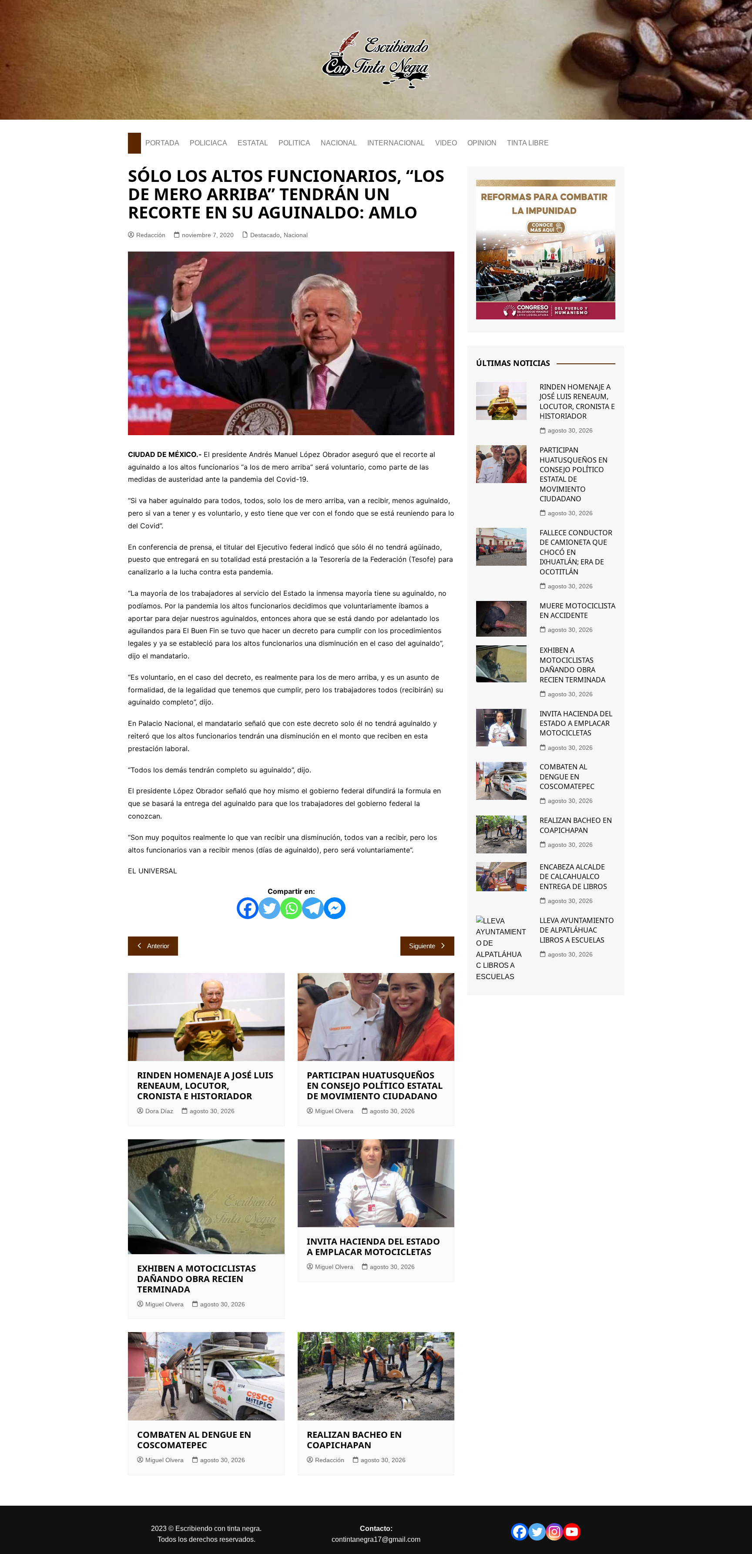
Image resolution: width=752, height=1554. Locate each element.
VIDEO (446, 143)
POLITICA (294, 143)
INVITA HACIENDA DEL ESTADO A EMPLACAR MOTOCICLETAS (373, 1246)
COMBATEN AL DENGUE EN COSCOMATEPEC (194, 1440)
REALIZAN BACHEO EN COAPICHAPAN (354, 1440)
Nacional (296, 235)
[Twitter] (269, 908)
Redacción (150, 235)
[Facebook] (247, 908)
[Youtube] (572, 1532)
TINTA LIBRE (528, 143)
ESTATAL (253, 143)
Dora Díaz (159, 1111)
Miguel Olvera (334, 1111)
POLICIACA (208, 143)
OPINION (482, 143)
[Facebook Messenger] (335, 908)
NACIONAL (339, 143)
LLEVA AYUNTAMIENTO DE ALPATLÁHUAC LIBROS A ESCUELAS (577, 930)
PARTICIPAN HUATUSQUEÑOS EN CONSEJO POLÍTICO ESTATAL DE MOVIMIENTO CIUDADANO (375, 1085)
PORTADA (162, 143)
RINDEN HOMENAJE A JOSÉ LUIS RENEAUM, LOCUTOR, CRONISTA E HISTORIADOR (205, 1085)
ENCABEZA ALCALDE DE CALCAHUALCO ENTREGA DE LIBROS (573, 876)
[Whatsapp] (291, 908)
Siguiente (422, 946)
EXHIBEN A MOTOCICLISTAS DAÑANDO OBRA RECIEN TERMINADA (196, 1278)
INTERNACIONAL (396, 143)
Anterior (158, 946)
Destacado (265, 235)
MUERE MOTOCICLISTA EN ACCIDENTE (577, 610)
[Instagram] (554, 1532)
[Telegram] (313, 908)
